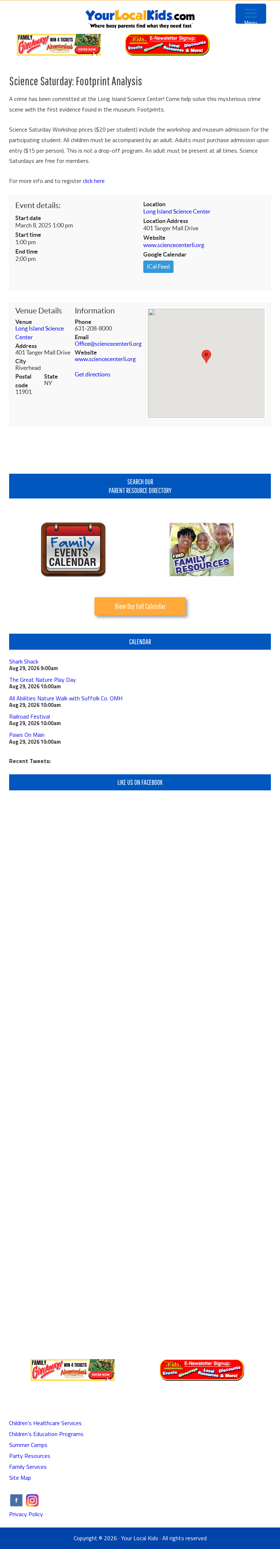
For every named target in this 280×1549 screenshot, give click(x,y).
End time (26, 251)
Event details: (38, 205)
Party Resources (29, 1455)
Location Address (165, 221)
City (20, 361)
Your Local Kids (139, 1538)
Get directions (92, 374)
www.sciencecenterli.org (173, 245)
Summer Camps (28, 1444)
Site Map (20, 1477)
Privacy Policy (26, 1514)
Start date (28, 218)
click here (94, 180)
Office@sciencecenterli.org (108, 343)
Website (154, 237)
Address (26, 346)
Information (95, 310)
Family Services (28, 1466)
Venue (23, 321)
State (51, 376)
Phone (83, 321)
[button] (206, 356)
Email (82, 337)
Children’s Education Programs (46, 1433)
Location (154, 204)
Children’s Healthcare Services (45, 1423)
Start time (28, 234)
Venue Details (38, 310)
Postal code (23, 380)
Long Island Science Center (176, 211)
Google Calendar (165, 254)
